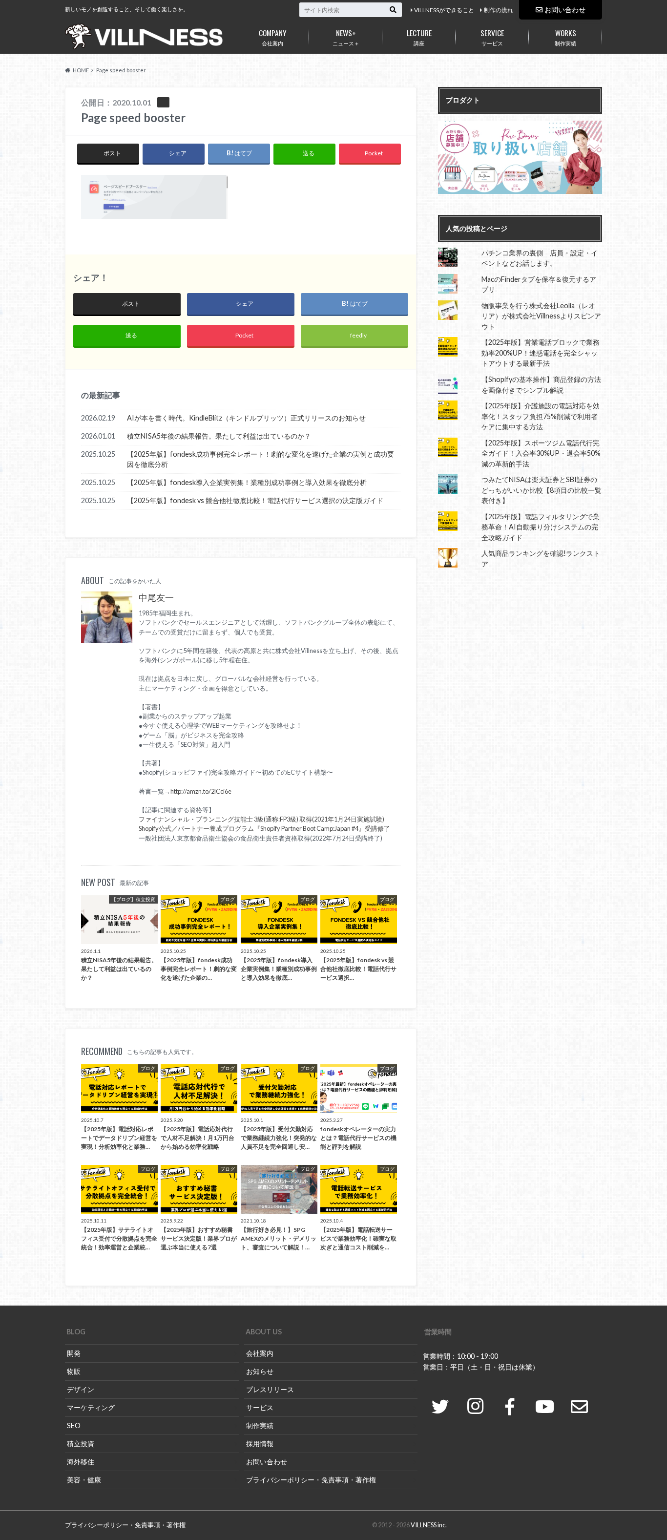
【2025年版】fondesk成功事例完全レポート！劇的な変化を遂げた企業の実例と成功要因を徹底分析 (260, 459)
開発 (74, 1353)
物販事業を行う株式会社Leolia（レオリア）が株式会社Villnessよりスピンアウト (541, 316)
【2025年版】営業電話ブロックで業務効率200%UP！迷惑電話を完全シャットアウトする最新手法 (540, 352)
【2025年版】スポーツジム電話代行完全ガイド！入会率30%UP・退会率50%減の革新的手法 (541, 453)
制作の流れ (498, 10)
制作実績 (565, 36)
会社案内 (273, 36)
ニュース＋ (346, 36)
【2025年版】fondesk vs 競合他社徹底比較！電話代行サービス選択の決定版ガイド (255, 500)
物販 (74, 1371)
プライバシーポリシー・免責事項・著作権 (311, 1480)
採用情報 (259, 1443)
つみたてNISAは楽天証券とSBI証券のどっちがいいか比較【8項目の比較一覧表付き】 (541, 490)
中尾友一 (156, 597)
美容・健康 (84, 1480)
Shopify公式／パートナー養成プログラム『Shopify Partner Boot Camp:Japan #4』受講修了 (264, 828)
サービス (492, 36)
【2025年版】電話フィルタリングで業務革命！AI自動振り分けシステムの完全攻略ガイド (540, 527)
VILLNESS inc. (429, 1525)
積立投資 (80, 1443)
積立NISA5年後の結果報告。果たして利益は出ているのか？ (219, 436)
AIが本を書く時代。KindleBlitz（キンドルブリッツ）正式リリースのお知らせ (246, 418)
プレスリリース (270, 1389)
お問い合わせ (564, 9)
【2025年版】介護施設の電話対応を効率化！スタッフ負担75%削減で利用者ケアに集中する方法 (540, 416)
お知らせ (259, 1371)
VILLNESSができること (444, 10)
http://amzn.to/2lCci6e (200, 791)
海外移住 (80, 1461)
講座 (419, 36)
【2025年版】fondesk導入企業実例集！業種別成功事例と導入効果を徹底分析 (247, 482)
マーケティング (91, 1407)
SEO (74, 1425)
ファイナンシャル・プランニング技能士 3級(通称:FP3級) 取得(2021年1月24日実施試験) (261, 819)
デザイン (80, 1389)
